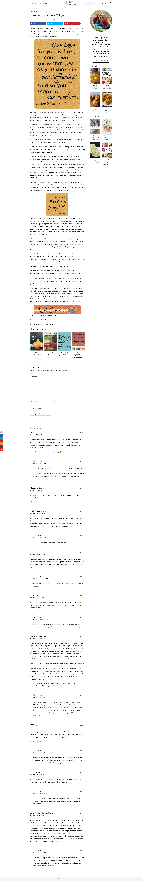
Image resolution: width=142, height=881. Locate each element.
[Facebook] (98, 3)
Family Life (46, 11)
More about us (100, 60)
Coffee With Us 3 (52, 316)
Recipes (38, 11)
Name (33, 402)
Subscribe (90, 3)
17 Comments (62, 19)
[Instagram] (106, 3)
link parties (43, 320)
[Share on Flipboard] (1, 449)
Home (32, 11)
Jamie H (33, 19)
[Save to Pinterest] (1, 440)
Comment (35, 376)
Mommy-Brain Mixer (47, 324)
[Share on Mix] (1, 443)
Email (52, 402)
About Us (34, 3)
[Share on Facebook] (1, 435)
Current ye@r (35, 414)
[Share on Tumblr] (1, 446)
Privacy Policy (86, 879)
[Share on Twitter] (1, 438)
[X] (102, 3)
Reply (81, 433)
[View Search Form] (110, 3)
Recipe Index (44, 3)
